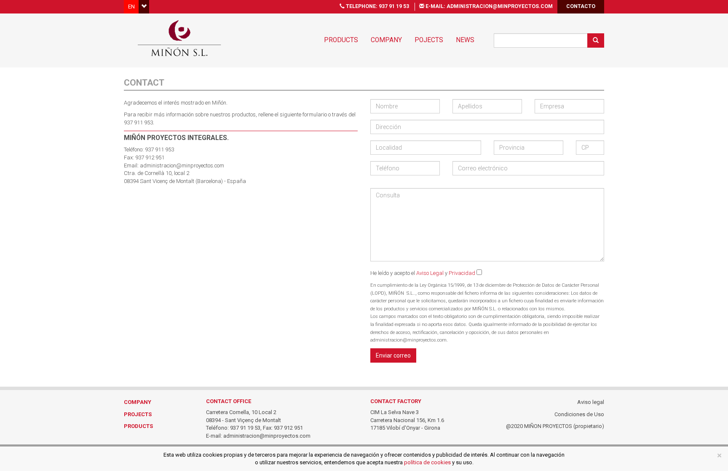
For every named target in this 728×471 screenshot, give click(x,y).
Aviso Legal (430, 273)
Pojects (429, 40)
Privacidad (462, 273)
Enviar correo (393, 355)
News (465, 40)
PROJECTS (138, 414)
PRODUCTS (138, 426)
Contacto (580, 6)
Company (386, 40)
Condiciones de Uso (579, 414)
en (131, 6)
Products (341, 40)
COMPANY (137, 402)
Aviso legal (590, 402)
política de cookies (427, 462)
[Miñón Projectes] (179, 38)
